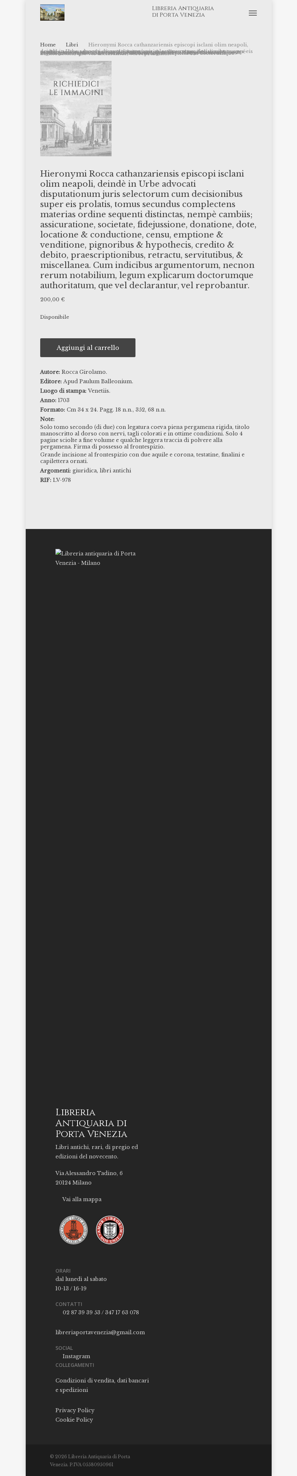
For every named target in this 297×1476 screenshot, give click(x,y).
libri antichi (115, 470)
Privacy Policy (75, 1410)
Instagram (75, 1356)
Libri (72, 44)
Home (48, 44)
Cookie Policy (74, 1420)
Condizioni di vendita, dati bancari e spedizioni (102, 1385)
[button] (253, 12)
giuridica (84, 470)
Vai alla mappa (81, 1199)
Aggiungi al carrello (88, 347)
